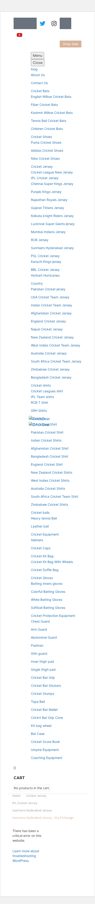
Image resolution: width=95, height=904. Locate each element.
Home (16, 796)
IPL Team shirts (42, 397)
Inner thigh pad (42, 661)
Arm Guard (39, 629)
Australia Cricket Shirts (48, 488)
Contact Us (39, 83)
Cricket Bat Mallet (44, 710)
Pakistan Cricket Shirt (47, 432)
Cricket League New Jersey (52, 172)
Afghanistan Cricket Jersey (51, 313)
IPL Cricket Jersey (45, 178)
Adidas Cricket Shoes (47, 150)
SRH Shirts (39, 410)
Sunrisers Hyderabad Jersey (52, 248)
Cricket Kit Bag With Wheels (52, 562)
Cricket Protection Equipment (53, 616)
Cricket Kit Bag (42, 556)
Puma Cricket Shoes (46, 142)
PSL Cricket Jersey (45, 256)
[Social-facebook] (19, 23)
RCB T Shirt (39, 402)
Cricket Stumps (42, 693)
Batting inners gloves (46, 583)
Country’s (38, 418)
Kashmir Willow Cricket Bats (52, 113)
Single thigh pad (43, 669)
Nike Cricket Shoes (45, 158)
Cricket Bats (40, 91)
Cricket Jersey (42, 166)
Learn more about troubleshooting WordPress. (25, 856)
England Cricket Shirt (47, 464)
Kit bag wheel (41, 726)
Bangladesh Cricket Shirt (49, 456)
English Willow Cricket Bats (51, 97)
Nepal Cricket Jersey (47, 329)
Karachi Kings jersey (46, 262)
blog (34, 69)
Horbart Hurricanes (45, 275)
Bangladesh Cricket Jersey (51, 377)
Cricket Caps (40, 548)
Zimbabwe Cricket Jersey (50, 369)
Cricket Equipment (45, 534)
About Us (38, 75)
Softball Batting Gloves (48, 608)
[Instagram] (54, 23)
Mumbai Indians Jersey (48, 232)
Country (37, 283)
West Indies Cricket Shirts (50, 480)
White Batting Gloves (46, 600)
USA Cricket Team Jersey (50, 297)
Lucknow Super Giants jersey (53, 224)
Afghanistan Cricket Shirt (49, 448)
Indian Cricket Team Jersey (51, 305)
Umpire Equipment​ (45, 750)
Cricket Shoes (41, 137)
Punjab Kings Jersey (46, 192)
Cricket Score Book (45, 742)
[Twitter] (42, 23)
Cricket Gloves (42, 578)
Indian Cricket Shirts (46, 440)
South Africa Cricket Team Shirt (54, 496)
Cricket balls (40, 512)
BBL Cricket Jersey (45, 270)
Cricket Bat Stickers (46, 685)
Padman (37, 645)
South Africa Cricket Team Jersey (56, 361)
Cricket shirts (41, 385)
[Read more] (16, 409)
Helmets (37, 540)
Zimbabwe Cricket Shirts (49, 504)
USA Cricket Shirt (44, 424)
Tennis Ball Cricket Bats (48, 121)
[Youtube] (19, 35)
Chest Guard (40, 621)
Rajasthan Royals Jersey (49, 200)
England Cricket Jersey (48, 321)
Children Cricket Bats (47, 129)
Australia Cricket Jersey (49, 353)
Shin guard (39, 653)
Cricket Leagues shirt (47, 391)
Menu (37, 55)
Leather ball (40, 526)
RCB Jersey (39, 240)
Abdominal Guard (44, 637)
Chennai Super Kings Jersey (52, 184)
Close (38, 62)
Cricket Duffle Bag (45, 570)
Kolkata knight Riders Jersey (52, 216)
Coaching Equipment (46, 758)
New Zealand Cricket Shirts (51, 472)
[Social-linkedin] (31, 23)
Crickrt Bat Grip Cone (47, 718)
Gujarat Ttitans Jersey (47, 208)
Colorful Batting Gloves (48, 592)
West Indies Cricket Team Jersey (55, 345)
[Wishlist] (24, 408)
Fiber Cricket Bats (44, 105)
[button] (70, 44)
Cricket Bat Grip (43, 677)
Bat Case (38, 734)
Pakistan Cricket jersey (48, 289)
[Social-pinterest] (65, 23)
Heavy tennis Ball (44, 518)
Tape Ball (38, 701)
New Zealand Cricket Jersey (52, 337)
